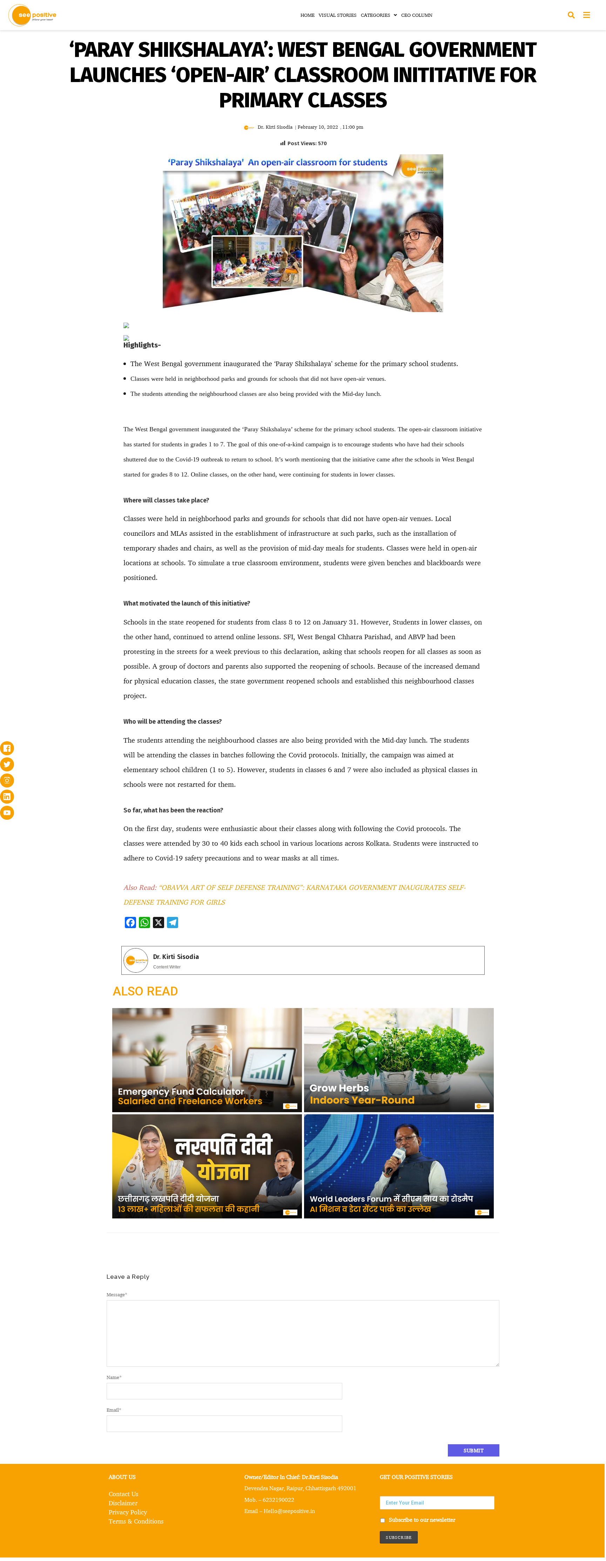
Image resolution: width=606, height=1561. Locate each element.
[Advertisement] (63, 370)
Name (114, 1377)
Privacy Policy (128, 1512)
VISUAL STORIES (338, 15)
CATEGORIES (375, 15)
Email (114, 1410)
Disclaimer (123, 1503)
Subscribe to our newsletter (421, 1519)
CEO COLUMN (416, 15)
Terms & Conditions (136, 1521)
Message (117, 1294)
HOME (308, 15)
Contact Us (123, 1494)
